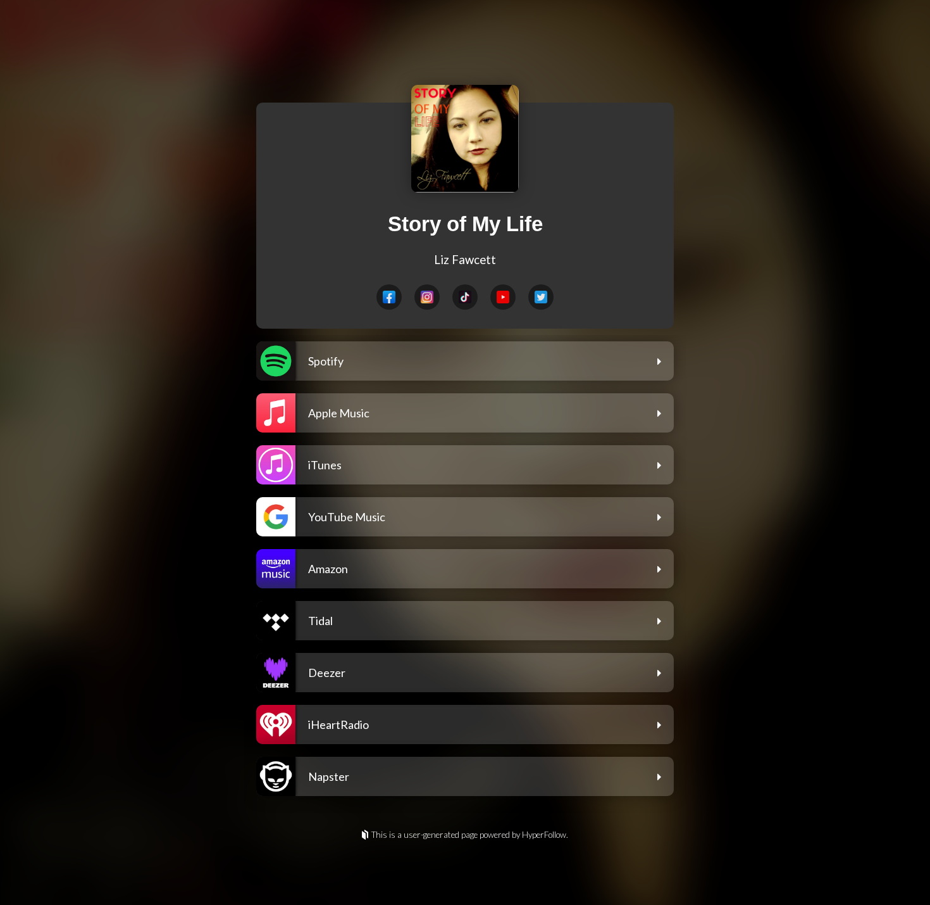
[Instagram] (427, 297)
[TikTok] (465, 297)
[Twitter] (541, 297)
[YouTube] (503, 297)
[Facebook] (389, 297)
